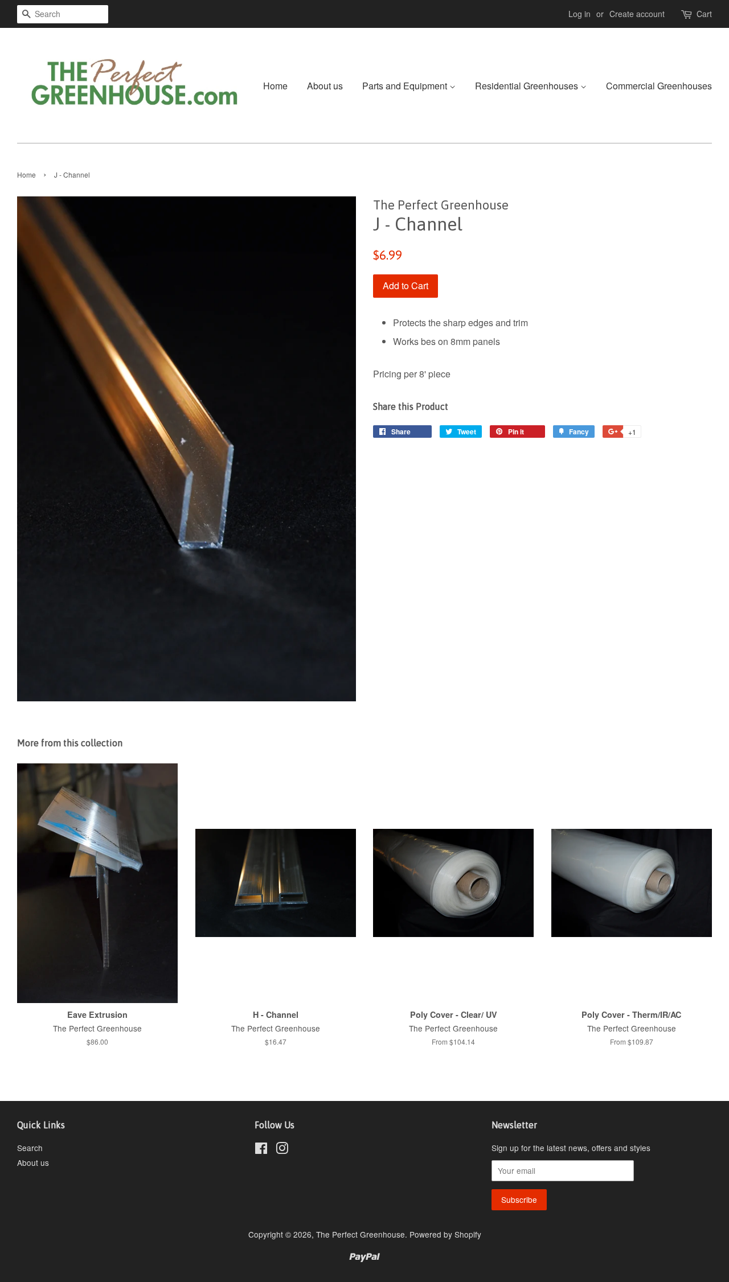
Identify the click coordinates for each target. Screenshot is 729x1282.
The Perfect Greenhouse (360, 1234)
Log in (579, 13)
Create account (637, 13)
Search (30, 1147)
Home (275, 85)
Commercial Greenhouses (659, 85)
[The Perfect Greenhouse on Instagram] (282, 1150)
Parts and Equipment (405, 85)
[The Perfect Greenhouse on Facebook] (261, 1150)
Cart (704, 13)
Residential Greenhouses (527, 85)
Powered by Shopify (445, 1234)
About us (325, 85)
